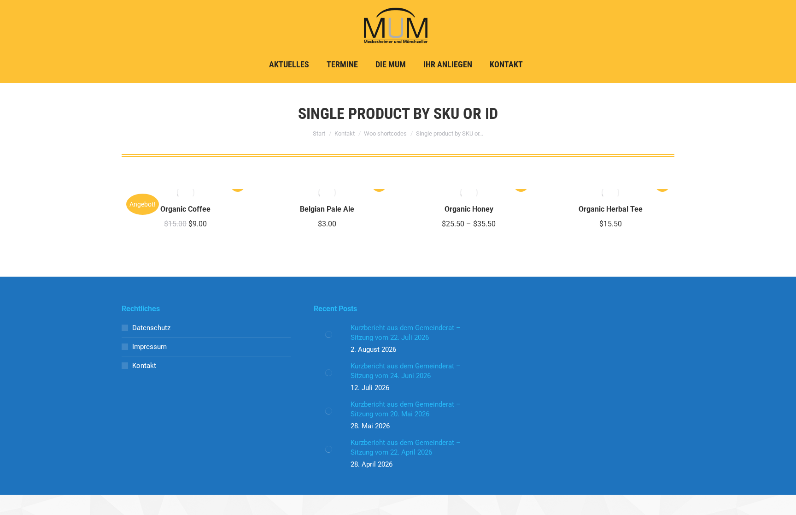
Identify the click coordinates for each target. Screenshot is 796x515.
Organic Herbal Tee (611, 209)
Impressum (149, 347)
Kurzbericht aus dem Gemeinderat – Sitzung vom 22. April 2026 (406, 447)
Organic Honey (469, 209)
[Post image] (329, 334)
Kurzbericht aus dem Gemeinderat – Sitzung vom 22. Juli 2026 (406, 333)
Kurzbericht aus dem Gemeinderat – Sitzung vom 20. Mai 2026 (406, 409)
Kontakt (144, 365)
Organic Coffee (185, 209)
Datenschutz (151, 328)
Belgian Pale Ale (327, 209)
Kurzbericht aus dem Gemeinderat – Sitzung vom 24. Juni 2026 (406, 371)
